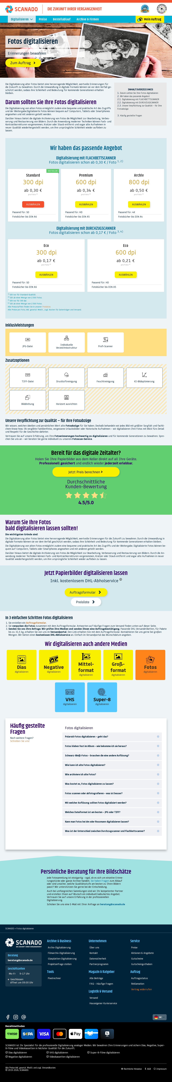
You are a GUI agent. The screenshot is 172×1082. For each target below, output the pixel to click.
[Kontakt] (23, 1017)
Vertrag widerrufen (141, 989)
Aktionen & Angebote (142, 952)
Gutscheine (137, 958)
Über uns (94, 947)
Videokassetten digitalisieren (64, 1056)
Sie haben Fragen (100, 880)
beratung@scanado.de (112, 904)
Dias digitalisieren (17, 1052)
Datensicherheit (97, 958)
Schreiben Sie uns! (19, 740)
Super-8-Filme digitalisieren (105, 1052)
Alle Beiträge (96, 978)
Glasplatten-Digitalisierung (62, 958)
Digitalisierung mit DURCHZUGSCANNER (140, 102)
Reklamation (137, 983)
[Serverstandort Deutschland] (162, 12)
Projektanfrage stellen (59, 964)
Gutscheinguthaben (141, 964)
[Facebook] (7, 1017)
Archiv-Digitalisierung (59, 947)
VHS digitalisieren (58, 1052)
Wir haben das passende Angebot (135, 96)
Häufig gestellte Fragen (131, 115)
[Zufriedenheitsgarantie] (145, 12)
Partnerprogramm (98, 964)
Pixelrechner (54, 978)
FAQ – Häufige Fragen (101, 983)
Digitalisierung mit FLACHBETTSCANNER (140, 99)
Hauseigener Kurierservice (103, 1003)
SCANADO (9, 928)
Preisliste (46, 306)
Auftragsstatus (139, 978)
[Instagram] (15, 1017)
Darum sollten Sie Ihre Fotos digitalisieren (139, 93)
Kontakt (93, 952)
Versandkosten (48, 1067)
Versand (93, 997)
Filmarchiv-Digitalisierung (61, 952)
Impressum (161, 1069)
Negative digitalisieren (20, 1056)
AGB (149, 1069)
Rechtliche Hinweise (132, 1069)
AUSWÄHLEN (33, 204)
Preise (134, 947)
